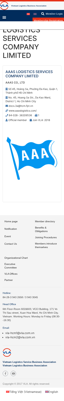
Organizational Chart (16, 257)
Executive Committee (10, 266)
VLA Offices (10, 273)
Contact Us (10, 243)
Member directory (45, 221)
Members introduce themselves (46, 245)
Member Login (54, 13)
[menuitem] (28, 13)
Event (7, 236)
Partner (8, 280)
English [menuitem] (53, 392)
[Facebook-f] (5, 373)
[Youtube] (13, 373)
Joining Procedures (46, 237)
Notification (10, 228)
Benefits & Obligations (41, 229)
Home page (11, 221)
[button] (43, 14)
